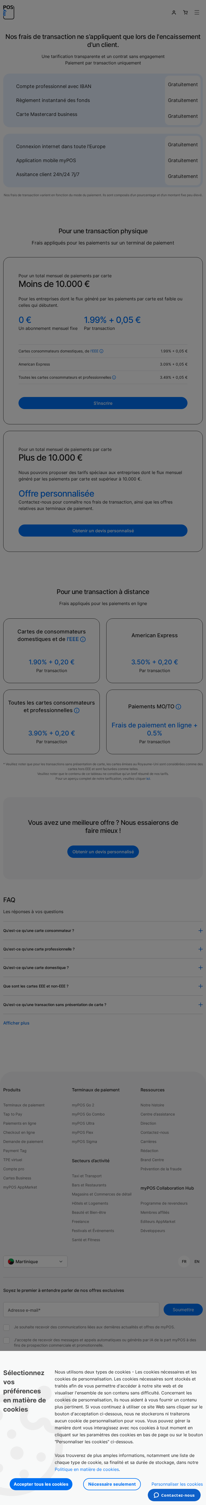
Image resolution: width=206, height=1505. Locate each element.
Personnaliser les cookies (177, 1484)
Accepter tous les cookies (41, 1484)
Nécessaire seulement (112, 1484)
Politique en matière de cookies (87, 1469)
